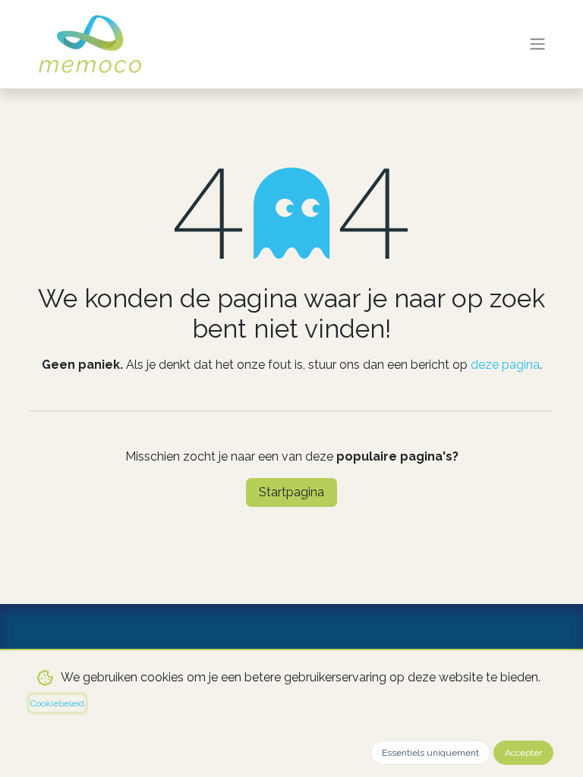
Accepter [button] (523, 752)
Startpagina (291, 492)
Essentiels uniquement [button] (430, 752)
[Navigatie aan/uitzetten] (537, 44)
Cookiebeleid (57, 703)
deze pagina (505, 364)
